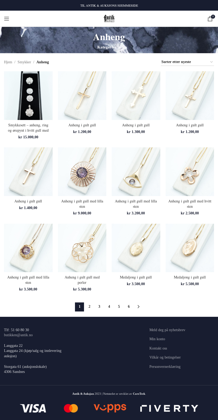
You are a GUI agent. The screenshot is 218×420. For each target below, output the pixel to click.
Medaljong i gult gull (136, 277)
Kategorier (107, 47)
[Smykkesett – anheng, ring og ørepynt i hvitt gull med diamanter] (28, 95)
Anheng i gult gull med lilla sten (82, 203)
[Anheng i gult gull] (82, 95)
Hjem (8, 62)
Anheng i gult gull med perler (82, 280)
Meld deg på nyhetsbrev (167, 330)
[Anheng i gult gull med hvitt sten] (190, 171)
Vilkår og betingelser (165, 357)
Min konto (157, 339)
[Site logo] (109, 18)
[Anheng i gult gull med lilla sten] (82, 171)
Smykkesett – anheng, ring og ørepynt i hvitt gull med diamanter (28, 130)
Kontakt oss (158, 348)
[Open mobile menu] (6, 18)
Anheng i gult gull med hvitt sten (189, 203)
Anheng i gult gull (82, 124)
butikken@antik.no (18, 335)
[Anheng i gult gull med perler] (82, 248)
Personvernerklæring (165, 367)
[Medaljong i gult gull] (136, 248)
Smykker (24, 62)
